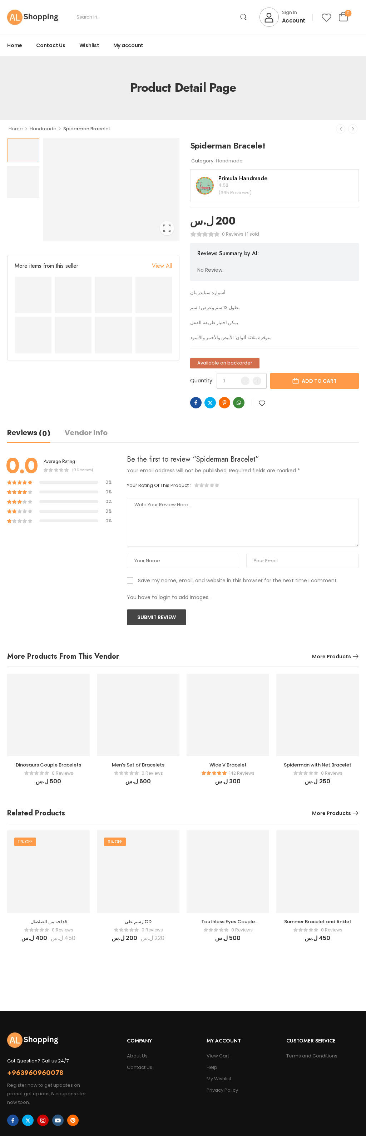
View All (162, 265)
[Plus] (257, 381)
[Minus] (245, 381)
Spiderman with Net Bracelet (317, 764)
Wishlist (89, 45)
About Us (137, 1055)
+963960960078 (35, 1072)
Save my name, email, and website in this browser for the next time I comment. (238, 580)
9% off (115, 842)
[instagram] (43, 1120)
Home (14, 45)
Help (212, 1067)
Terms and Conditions (311, 1055)
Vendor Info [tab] (86, 433)
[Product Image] (111, 189)
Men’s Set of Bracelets (138, 764)
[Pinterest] (224, 402)
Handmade (43, 128)
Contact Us (50, 45)
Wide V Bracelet (228, 764)
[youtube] (58, 1120)
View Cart (218, 1055)
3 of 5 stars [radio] (206, 485)
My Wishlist (219, 1078)
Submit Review (156, 617)
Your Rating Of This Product (159, 485)
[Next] (353, 129)
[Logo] (33, 17)
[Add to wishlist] (262, 403)
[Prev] (341, 129)
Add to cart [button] (48, 784)
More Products (331, 656)
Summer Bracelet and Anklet (317, 921)
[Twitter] (210, 402)
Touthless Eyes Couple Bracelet (228, 924)
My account (128, 45)
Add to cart (319, 380)
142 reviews (241, 773)
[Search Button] (243, 17)
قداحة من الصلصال (48, 921)
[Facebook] (196, 402)
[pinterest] (73, 1120)
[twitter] (28, 1120)
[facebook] (13, 1120)
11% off (25, 842)
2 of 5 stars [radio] (201, 485)
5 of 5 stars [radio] (216, 485)
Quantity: (201, 380)
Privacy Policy (222, 1090)
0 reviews (232, 234)
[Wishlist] (326, 17)
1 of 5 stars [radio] (196, 485)
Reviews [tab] (28, 433)
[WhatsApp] (238, 402)
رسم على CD (138, 921)
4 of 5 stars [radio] (211, 485)
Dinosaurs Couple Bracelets (48, 764)
